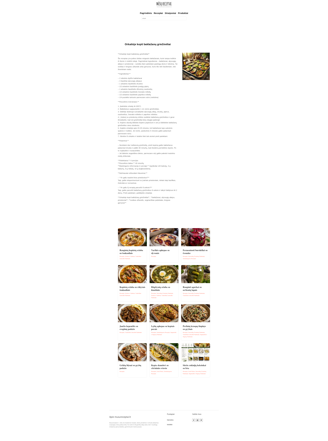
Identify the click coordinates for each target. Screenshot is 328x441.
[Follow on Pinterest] (201, 420)
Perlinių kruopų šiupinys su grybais (194, 327)
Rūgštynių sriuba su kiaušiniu (160, 288)
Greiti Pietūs (160, 371)
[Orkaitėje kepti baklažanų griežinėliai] (196, 79)
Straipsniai (170, 13)
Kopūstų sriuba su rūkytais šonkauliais (132, 288)
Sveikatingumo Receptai (189, 258)
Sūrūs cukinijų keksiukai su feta (194, 367)
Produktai (183, 13)
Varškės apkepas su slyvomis (160, 252)
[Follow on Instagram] (197, 420)
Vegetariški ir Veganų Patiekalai (197, 373)
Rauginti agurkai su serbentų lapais (192, 288)
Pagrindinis (146, 13)
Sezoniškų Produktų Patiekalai (196, 256)
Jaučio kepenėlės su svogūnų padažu (129, 327)
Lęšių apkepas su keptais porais (162, 327)
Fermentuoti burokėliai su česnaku (195, 252)
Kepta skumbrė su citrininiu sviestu (160, 367)
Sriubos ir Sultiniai (130, 256)
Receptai (158, 13)
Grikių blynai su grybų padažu (130, 367)
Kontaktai (169, 424)
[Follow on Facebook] (193, 420)
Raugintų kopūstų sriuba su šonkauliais (131, 252)
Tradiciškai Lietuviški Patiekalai (191, 295)
